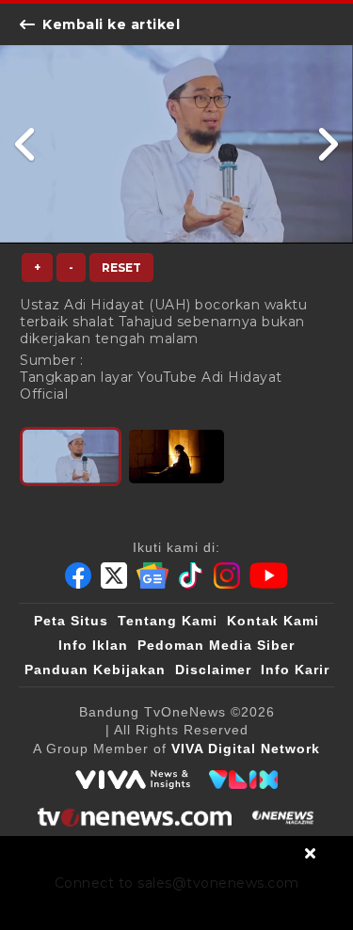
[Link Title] (26, 144)
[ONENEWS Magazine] (282, 817)
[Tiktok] (191, 575)
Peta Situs (71, 620)
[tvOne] (134, 817)
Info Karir (295, 669)
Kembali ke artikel (111, 24)
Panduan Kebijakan (95, 669)
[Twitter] (114, 575)
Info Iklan (93, 645)
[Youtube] (268, 575)
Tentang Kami (167, 620)
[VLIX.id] (244, 779)
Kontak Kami (273, 620)
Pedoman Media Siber (216, 645)
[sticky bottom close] (311, 852)
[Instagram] (227, 575)
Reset (121, 267)
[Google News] (152, 575)
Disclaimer (213, 669)
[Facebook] (78, 575)
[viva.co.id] (132, 779)
